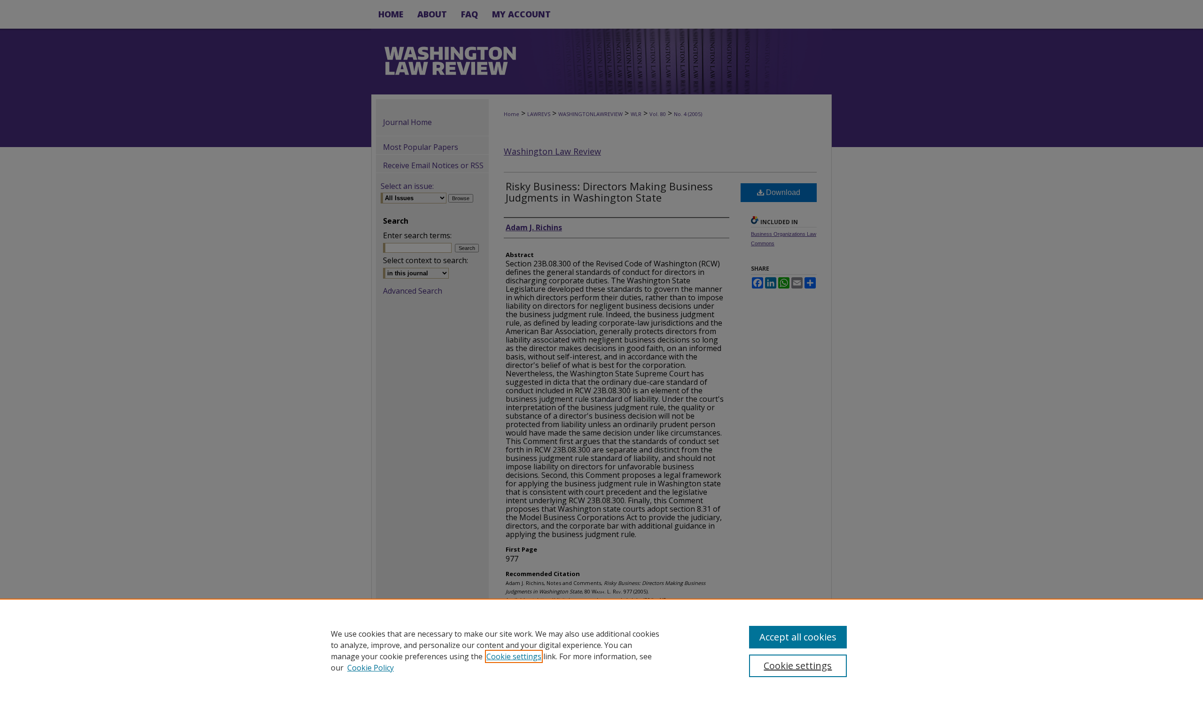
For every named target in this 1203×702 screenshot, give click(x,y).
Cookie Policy (370, 668)
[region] (601, 650)
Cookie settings (513, 656)
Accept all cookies (797, 637)
